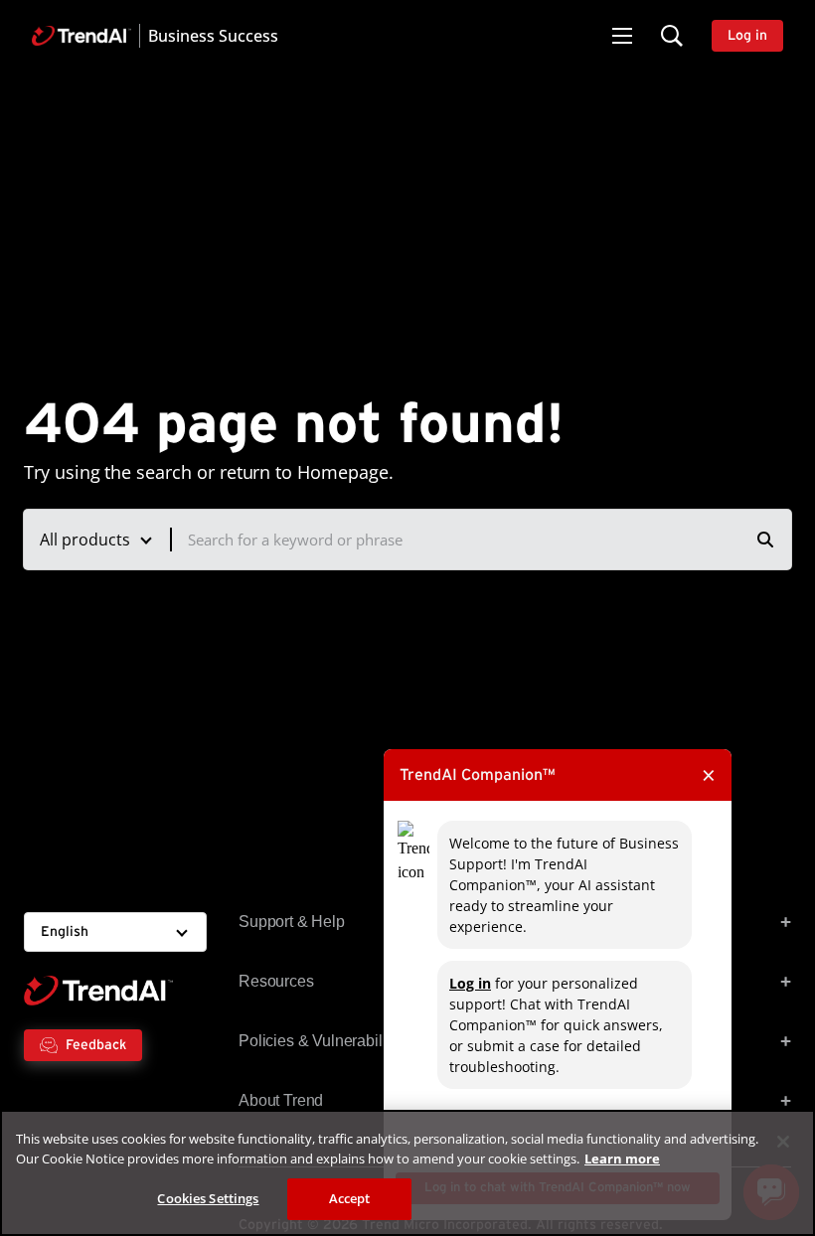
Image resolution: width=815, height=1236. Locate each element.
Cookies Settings (207, 1198)
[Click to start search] (765, 539)
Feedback (96, 1045)
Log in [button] (747, 36)
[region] (407, 1173)
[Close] (783, 1141)
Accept (350, 1198)
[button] (622, 36)
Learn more (622, 1158)
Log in (470, 983)
